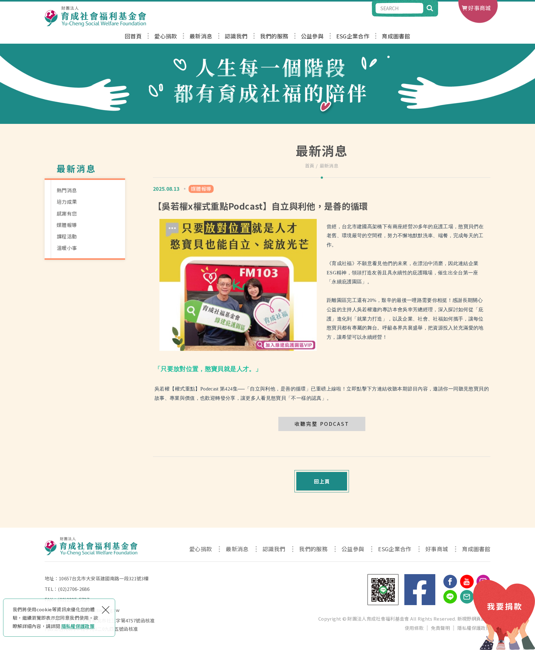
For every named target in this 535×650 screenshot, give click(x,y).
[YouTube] (467, 581)
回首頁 (133, 36)
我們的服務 (274, 36)
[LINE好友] (450, 597)
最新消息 (200, 36)
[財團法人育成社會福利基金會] (95, 16)
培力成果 (67, 201)
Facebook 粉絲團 (419, 589)
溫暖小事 (67, 247)
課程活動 (67, 236)
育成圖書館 (396, 36)
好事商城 (479, 8)
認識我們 (236, 36)
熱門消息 (67, 190)
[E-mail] (467, 597)
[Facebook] (450, 581)
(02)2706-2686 (73, 589)
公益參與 (312, 36)
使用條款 (414, 628)
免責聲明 (440, 628)
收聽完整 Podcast (321, 423)
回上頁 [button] (322, 481)
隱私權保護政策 (77, 626)
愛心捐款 (165, 36)
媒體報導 (67, 225)
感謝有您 (67, 213)
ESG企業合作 (352, 36)
